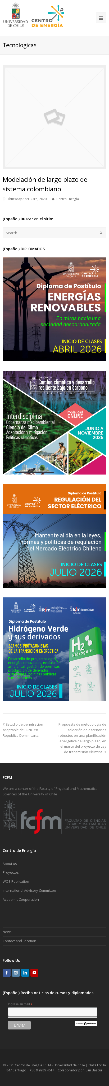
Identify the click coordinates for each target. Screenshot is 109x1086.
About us (10, 863)
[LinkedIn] (25, 973)
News (7, 931)
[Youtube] (34, 973)
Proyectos (11, 872)
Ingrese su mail (20, 1004)
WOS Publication (16, 881)
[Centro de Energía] (34, 17)
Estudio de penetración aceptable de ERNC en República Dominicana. (23, 730)
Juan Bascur (93, 1070)
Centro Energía (67, 199)
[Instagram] (16, 973)
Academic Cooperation (21, 899)
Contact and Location (19, 940)
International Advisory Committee (29, 890)
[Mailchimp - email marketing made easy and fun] (86, 1025)
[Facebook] (7, 973)
